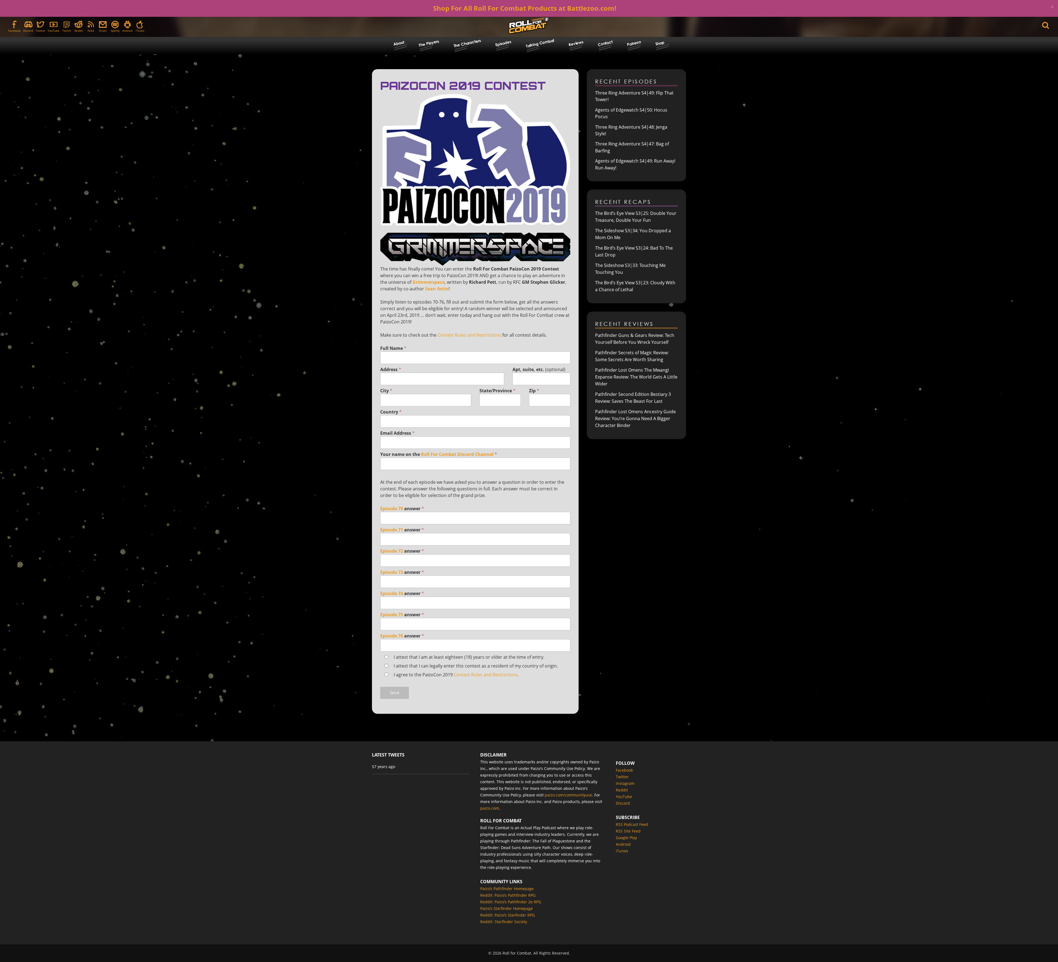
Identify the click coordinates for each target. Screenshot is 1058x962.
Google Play (626, 837)
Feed (91, 31)
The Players (428, 43)
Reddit (78, 31)
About (399, 43)
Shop (660, 43)
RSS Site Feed (628, 831)
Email (103, 31)
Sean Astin (437, 289)
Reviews (576, 43)
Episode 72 (391, 551)
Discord (28, 31)
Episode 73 (391, 572)
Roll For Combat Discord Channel (457, 454)
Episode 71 (391, 530)
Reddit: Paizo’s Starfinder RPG (507, 915)
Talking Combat (539, 43)
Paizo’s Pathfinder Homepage (507, 888)
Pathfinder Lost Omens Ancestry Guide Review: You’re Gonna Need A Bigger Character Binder (635, 418)
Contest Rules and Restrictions (469, 335)
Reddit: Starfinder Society (503, 921)
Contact (605, 43)
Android (127, 31)
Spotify (115, 31)
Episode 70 (391, 509)
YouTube (53, 31)
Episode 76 (391, 636)
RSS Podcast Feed (632, 824)
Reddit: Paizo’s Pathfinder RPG (508, 895)
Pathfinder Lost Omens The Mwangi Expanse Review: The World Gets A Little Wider (636, 377)
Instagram (625, 783)
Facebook (14, 31)
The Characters (467, 43)
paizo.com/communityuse (568, 795)
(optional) (538, 369)
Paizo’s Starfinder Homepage (506, 908)
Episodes (503, 43)
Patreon (634, 43)
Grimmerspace (428, 282)
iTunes (140, 31)
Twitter (40, 31)
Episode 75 (391, 615)
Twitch (66, 31)
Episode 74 (391, 593)
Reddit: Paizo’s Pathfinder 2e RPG (510, 901)
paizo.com (489, 808)
